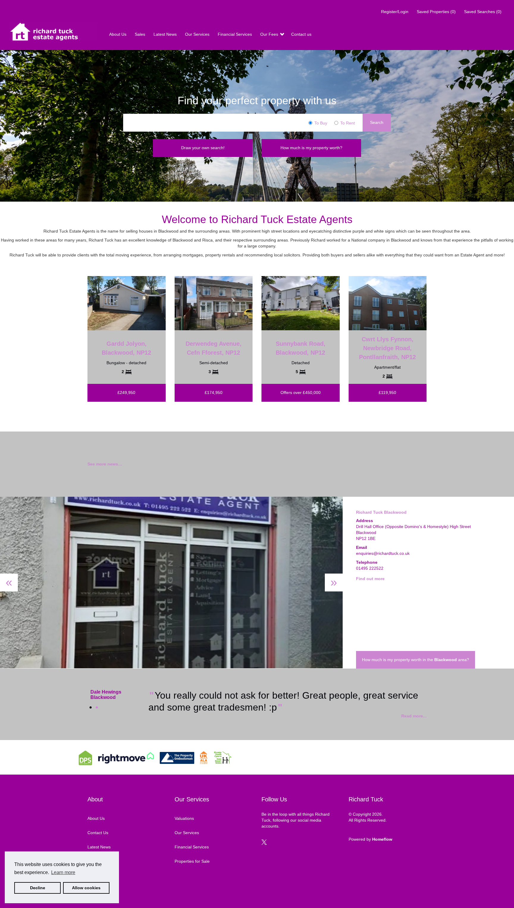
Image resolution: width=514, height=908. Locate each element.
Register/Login (395, 11)
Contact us (301, 34)
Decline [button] (37, 887)
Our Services (198, 34)
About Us (118, 34)
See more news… (104, 464)
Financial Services (235, 34)
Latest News (165, 34)
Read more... (414, 716)
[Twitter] (264, 843)
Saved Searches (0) (483, 11)
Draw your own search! (203, 147)
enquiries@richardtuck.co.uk (383, 553)
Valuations (184, 818)
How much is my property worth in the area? (415, 659)
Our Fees (269, 34)
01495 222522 (369, 568)
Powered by (370, 839)
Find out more (370, 578)
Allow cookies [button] (86, 887)
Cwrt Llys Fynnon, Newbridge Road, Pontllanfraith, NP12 (387, 348)
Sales (140, 34)
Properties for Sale (192, 861)
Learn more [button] (63, 872)
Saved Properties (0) (436, 11)
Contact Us (97, 832)
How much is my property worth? (311, 147)
